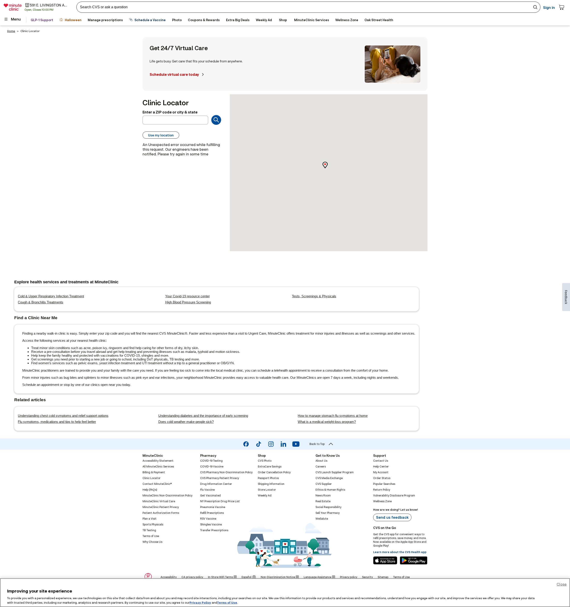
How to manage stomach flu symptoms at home (333, 416)
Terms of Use (227, 602)
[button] (328, 169)
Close (562, 584)
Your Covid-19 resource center (187, 296)
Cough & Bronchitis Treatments (40, 302)
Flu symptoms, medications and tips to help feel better (57, 422)
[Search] (216, 120)
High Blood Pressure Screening (188, 302)
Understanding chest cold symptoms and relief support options (63, 416)
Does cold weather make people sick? (186, 422)
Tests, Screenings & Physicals (314, 296)
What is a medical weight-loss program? (327, 422)
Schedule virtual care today (174, 74)
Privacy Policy (200, 602)
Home (11, 31)
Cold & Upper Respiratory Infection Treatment (51, 296)
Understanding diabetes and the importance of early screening (203, 416)
